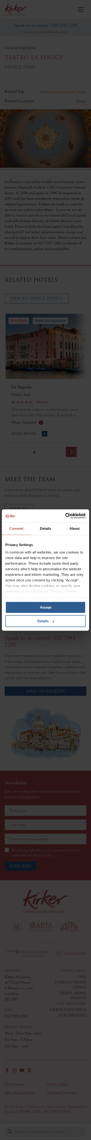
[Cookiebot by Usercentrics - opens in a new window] (65, 516)
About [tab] (75, 528)
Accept (45, 607)
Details (43, 621)
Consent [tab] (16, 528)
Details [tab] (45, 528)
